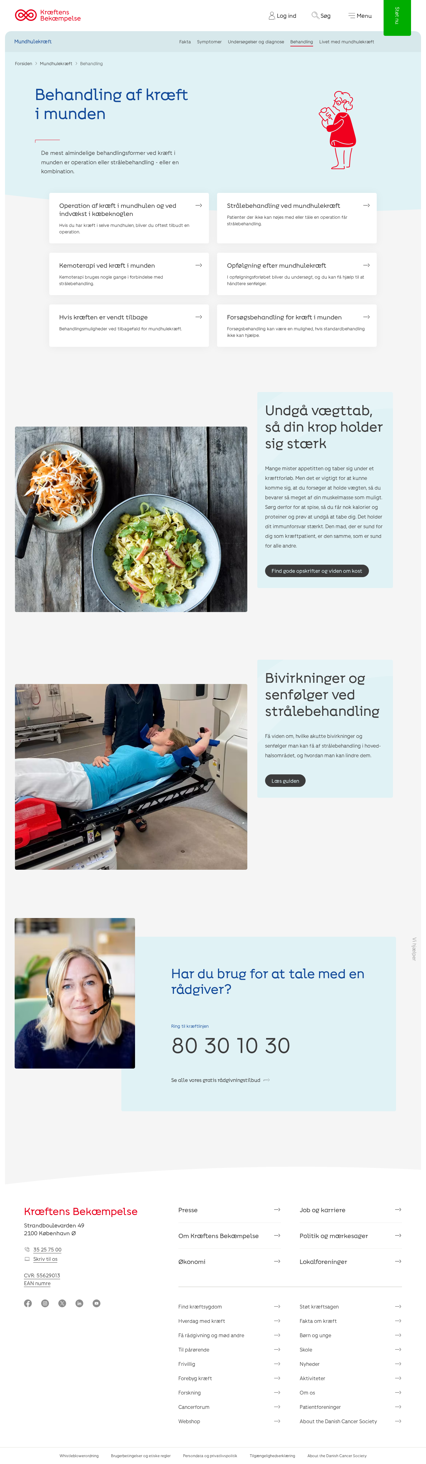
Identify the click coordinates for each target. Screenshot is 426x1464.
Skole (306, 1349)
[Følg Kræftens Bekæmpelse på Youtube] (96, 1304)
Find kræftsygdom (200, 1306)
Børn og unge (315, 1335)
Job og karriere (323, 1209)
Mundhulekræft (33, 42)
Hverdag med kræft (201, 1321)
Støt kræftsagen (319, 1306)
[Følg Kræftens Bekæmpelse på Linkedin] (79, 1304)
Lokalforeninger (323, 1261)
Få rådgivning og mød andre (211, 1335)
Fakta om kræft (318, 1321)
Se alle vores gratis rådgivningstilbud (215, 1080)
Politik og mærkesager (334, 1235)
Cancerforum (194, 1407)
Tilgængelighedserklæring (272, 1455)
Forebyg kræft (195, 1378)
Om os (307, 1392)
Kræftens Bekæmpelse (81, 1211)
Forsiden (23, 63)
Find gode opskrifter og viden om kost (317, 571)
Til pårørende (193, 1349)
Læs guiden (285, 781)
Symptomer (209, 41)
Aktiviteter (312, 1378)
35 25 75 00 (47, 1249)
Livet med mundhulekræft (346, 41)
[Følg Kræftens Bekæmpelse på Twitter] (62, 1304)
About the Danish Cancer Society (338, 1421)
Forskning (189, 1392)
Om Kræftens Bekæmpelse (218, 1235)
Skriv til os (45, 1259)
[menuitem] (280, 15)
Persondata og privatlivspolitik (210, 1455)
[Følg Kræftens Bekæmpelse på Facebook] (28, 1304)
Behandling (301, 41)
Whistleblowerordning (79, 1455)
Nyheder (310, 1364)
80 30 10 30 (231, 1044)
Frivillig (186, 1364)
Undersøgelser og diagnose (256, 41)
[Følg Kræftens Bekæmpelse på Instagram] (45, 1304)
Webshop (189, 1421)
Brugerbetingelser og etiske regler (141, 1455)
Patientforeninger (320, 1407)
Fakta (185, 41)
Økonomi (192, 1261)
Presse (188, 1209)
